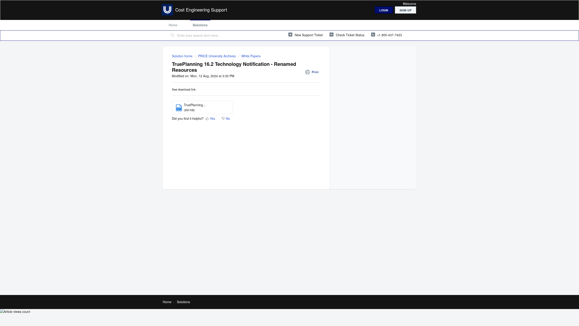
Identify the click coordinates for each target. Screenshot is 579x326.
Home (173, 25)
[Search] (172, 35)
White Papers (251, 56)
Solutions (200, 25)
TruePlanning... (195, 105)
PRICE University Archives (217, 56)
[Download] (281, 105)
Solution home (182, 56)
